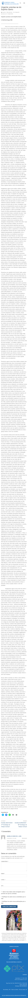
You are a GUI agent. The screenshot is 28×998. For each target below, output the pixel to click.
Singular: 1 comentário (7, 13)
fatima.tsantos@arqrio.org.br (21, 979)
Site (2, 885)
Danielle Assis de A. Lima (14, 836)
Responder (24, 838)
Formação (16, 12)
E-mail (3, 879)
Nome (3, 873)
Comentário (4, 861)
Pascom (4, 12)
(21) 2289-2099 (23, 978)
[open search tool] (20, 3)
